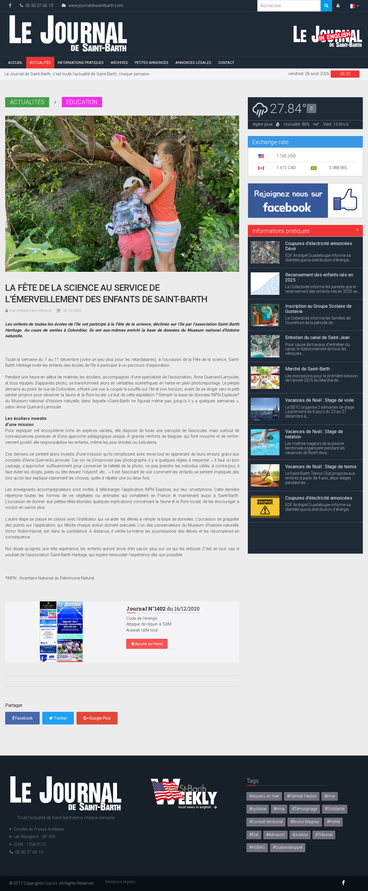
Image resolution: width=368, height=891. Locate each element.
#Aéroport (275, 834)
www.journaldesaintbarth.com (94, 5)
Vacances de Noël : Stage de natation (314, 434)
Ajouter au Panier (148, 644)
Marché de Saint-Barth (307, 369)
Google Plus (100, 718)
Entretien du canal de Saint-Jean (317, 337)
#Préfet (333, 821)
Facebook (23, 718)
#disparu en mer (264, 796)
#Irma (329, 796)
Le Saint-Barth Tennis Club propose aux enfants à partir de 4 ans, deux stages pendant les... (320, 478)
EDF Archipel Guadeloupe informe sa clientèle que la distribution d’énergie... (318, 257)
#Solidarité (334, 808)
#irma (279, 808)
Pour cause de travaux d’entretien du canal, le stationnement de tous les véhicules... (317, 349)
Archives (119, 62)
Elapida (50, 883)
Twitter (60, 718)
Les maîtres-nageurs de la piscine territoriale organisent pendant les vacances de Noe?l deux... (315, 448)
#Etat (253, 834)
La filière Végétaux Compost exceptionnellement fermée (313, 531)
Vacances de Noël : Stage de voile (319, 400)
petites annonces (151, 62)
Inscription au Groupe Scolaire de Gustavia (318, 308)
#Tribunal (323, 834)
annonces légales (193, 62)
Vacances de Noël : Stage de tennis (320, 466)
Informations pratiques (81, 62)
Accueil (15, 62)
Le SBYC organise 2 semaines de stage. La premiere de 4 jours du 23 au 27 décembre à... (320, 411)
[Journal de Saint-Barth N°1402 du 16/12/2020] (61, 631)
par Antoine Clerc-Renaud (30, 310)
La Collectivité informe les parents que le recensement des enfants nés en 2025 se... (322, 289)
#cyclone (257, 808)
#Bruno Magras (304, 821)
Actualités (40, 62)
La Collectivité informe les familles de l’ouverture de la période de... (317, 320)
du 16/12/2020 (163, 608)
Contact (226, 62)
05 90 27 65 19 (38, 5)
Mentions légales (120, 881)
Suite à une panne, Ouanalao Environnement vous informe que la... (318, 543)
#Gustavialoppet (287, 847)
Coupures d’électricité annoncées (318, 497)
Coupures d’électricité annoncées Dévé (318, 246)
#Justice (300, 834)
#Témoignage (304, 808)
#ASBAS (257, 847)
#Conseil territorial (266, 821)
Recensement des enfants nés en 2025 (319, 277)
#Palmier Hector (302, 796)
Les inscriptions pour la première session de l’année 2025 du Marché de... (321, 378)
